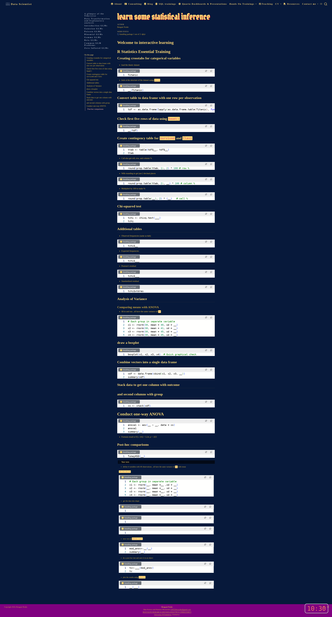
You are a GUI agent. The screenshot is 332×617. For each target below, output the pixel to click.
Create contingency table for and (97, 75)
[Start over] (206, 71)
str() (157, 80)
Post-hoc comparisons (95, 109)
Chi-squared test (92, 80)
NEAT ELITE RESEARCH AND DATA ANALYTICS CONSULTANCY (167, 612)
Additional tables (93, 83)
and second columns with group (98, 103)
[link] (243, 4)
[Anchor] (183, 58)
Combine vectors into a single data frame (99, 93)
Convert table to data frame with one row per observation (98, 64)
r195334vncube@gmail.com (181, 610)
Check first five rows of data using (99, 70)
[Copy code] (211, 71)
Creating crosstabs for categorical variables (99, 59)
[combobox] (325, 4)
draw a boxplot (92, 89)
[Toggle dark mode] (321, 4)
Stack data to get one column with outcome (99, 99)
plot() (142, 577)
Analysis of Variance (94, 86)
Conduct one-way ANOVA (96, 106)
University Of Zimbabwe (162, 615)
